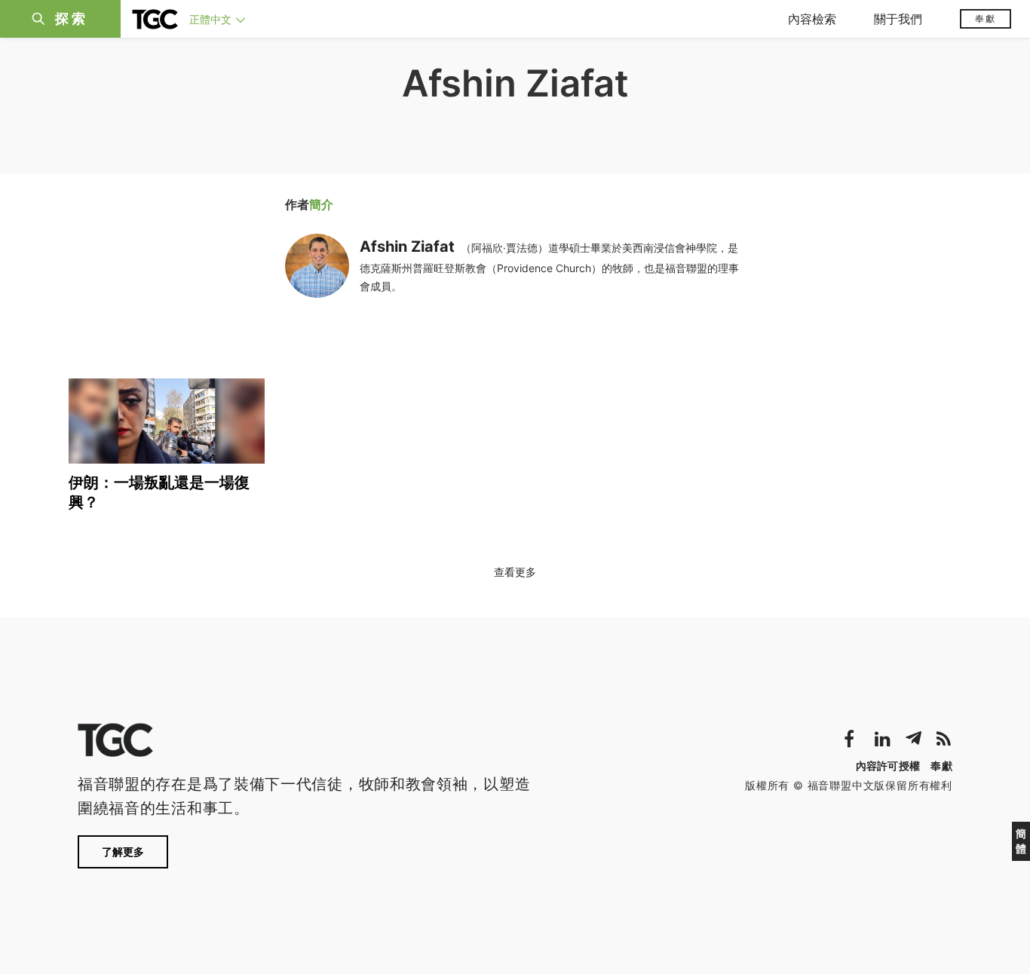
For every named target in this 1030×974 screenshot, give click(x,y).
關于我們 (898, 18)
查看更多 (515, 571)
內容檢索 (812, 18)
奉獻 (985, 18)
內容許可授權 (888, 765)
